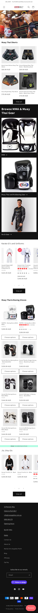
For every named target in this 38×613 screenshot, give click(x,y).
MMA (3, 155)
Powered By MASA (18, 605)
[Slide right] (23, 285)
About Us (7, 544)
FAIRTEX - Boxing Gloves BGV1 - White (10, 323)
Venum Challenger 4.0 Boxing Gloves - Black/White (27, 395)
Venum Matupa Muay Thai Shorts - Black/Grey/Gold (26, 66)
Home (6, 535)
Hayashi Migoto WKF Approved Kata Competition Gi (7, 266)
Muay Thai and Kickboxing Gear (13, 194)
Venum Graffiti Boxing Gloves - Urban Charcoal (27, 428)
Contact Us (7, 540)
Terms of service (19, 608)
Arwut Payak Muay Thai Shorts (10, 91)
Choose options (10, 337)
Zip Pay (6, 562)
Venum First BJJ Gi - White (25, 472)
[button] (4, 7)
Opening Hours (9, 523)
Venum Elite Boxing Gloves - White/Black (9, 428)
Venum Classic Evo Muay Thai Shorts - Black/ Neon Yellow (27, 92)
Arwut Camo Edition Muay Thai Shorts (10, 66)
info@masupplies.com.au (12, 515)
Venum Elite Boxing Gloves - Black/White (9, 395)
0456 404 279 (8, 519)
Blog (5, 553)
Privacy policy (9, 608)
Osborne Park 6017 (10, 511)
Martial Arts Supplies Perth (13, 549)
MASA (11, 605)
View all (19, 102)
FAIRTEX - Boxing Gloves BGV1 (27, 323)
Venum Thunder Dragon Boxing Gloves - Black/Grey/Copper (27, 361)
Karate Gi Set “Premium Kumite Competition (24, 266)
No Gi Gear (6, 234)
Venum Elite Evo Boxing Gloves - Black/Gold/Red (10, 361)
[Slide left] (14, 285)
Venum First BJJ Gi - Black (9, 472)
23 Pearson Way (9, 507)
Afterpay (7, 558)
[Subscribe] (29, 575)
